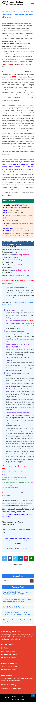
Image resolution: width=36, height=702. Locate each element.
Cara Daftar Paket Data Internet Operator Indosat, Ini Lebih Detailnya (17, 613)
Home (3, 11)
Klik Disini (6, 648)
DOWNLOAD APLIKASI (9, 684)
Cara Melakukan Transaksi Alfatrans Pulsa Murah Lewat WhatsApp (17, 600)
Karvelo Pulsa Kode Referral (13, 607)
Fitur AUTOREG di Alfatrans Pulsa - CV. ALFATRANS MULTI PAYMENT (17, 593)
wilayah (8, 11)
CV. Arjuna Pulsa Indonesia (24, 697)
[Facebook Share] (10, 558)
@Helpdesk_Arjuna (10, 670)
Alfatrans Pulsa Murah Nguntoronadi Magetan (17, 621)
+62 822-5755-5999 (10, 666)
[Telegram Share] (15, 558)
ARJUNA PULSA (19, 699)
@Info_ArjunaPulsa (10, 657)
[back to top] (33, 695)
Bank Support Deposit (8, 651)
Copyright (6, 697)
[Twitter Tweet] (4, 558)
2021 (13, 697)
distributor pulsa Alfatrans (21, 36)
